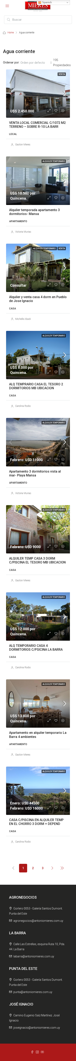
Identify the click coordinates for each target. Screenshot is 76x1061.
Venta (62, 74)
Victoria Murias (23, 231)
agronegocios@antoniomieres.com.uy (38, 920)
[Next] (52, 868)
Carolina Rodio (23, 406)
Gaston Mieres (22, 144)
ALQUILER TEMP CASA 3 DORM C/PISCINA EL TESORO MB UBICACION (37, 560)
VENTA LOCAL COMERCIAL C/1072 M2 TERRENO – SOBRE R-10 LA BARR (37, 125)
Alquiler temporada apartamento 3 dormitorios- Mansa (34, 212)
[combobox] (36, 62)
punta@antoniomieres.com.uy (32, 992)
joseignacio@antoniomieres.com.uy (36, 1027)
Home (10, 32)
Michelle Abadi (23, 319)
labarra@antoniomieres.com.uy (33, 956)
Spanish (46, 2)
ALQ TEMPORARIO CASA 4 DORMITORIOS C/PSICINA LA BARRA (36, 648)
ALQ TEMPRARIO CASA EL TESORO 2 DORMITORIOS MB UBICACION (36, 386)
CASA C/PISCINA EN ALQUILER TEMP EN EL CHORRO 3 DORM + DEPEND (36, 822)
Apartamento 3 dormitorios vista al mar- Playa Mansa (35, 473)
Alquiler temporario (54, 161)
